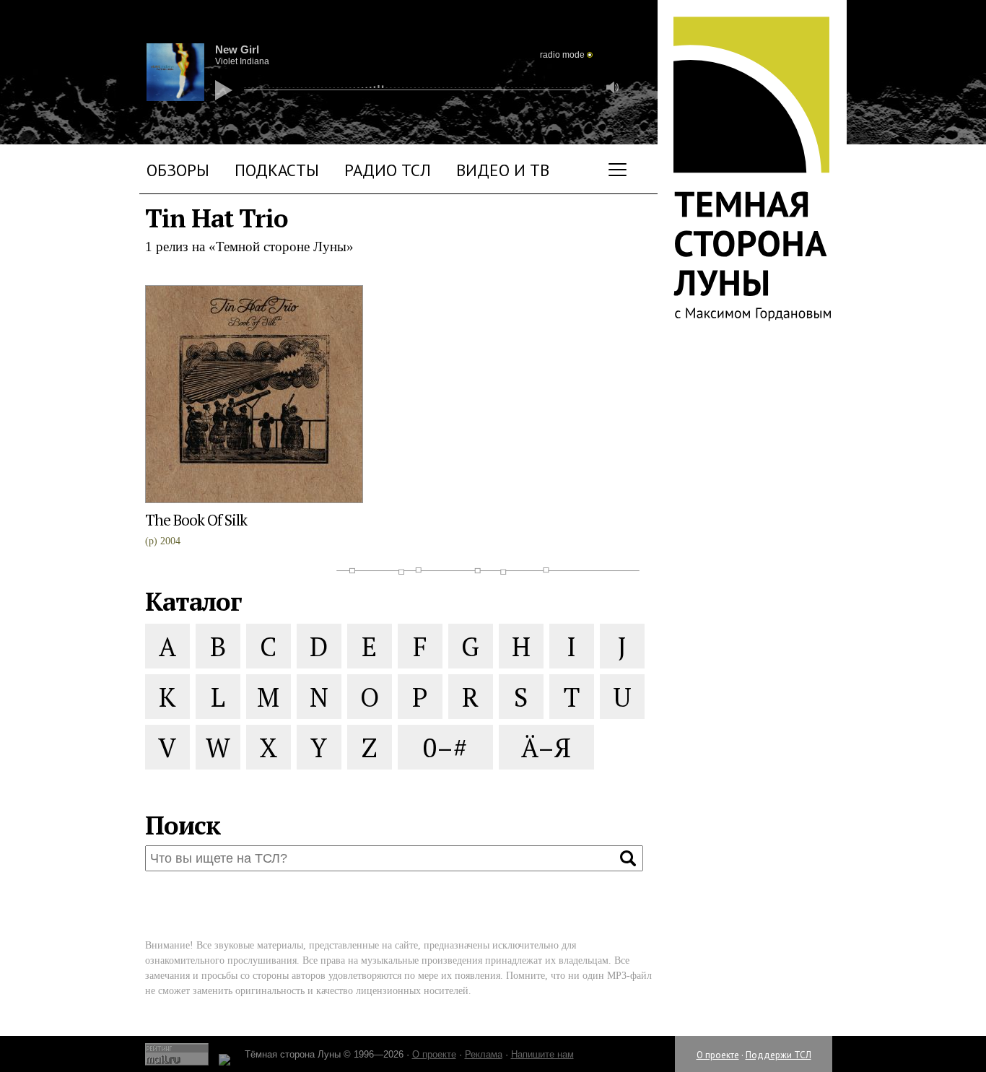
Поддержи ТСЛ (778, 1055)
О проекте (718, 1055)
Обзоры (178, 170)
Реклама (483, 1054)
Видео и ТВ (502, 170)
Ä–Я (546, 747)
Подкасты (277, 170)
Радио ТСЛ (387, 170)
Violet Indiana (242, 61)
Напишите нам (542, 1054)
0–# (445, 747)
